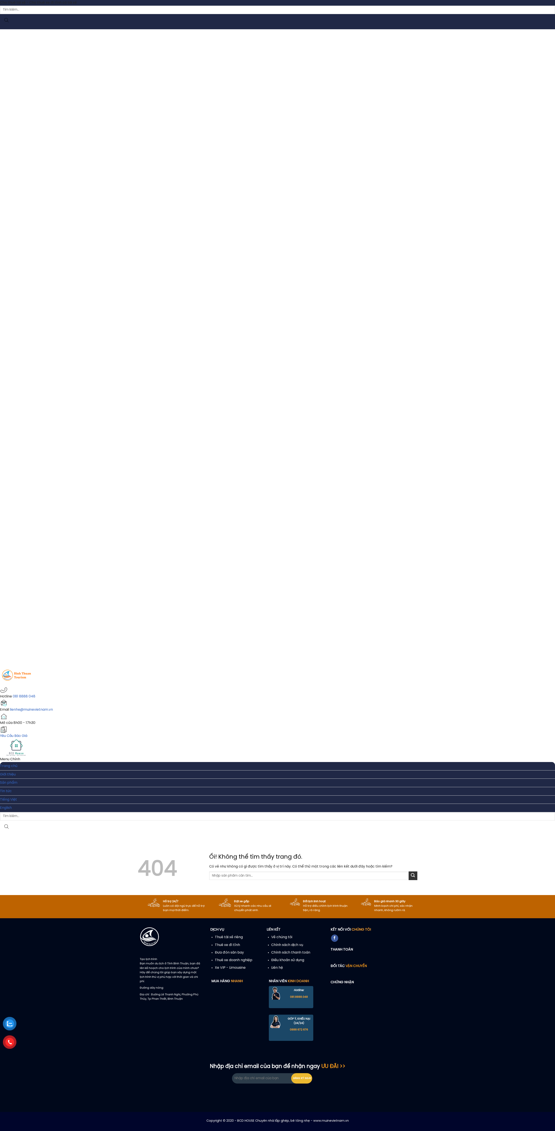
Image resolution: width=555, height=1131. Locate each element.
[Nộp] (413, 875)
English (6, 808)
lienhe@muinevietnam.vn (31, 710)
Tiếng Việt (8, 799)
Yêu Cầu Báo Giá (13, 736)
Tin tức (6, 791)
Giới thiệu (8, 774)
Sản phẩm (8, 783)
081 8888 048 (24, 696)
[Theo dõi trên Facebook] (334, 938)
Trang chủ (8, 766)
